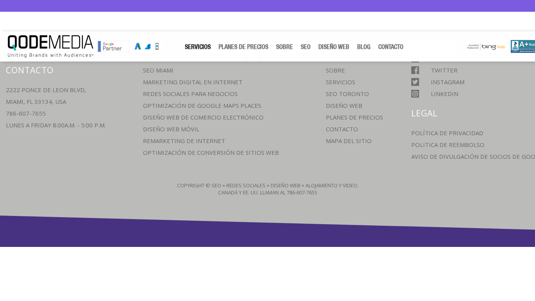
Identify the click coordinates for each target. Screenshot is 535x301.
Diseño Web (333, 46)
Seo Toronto (347, 94)
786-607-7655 (26, 113)
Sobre (284, 46)
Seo (306, 46)
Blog (364, 46)
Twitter (444, 70)
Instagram (448, 82)
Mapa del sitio (349, 141)
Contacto (390, 46)
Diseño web (344, 105)
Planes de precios (243, 46)
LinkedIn (444, 94)
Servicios (198, 46)
